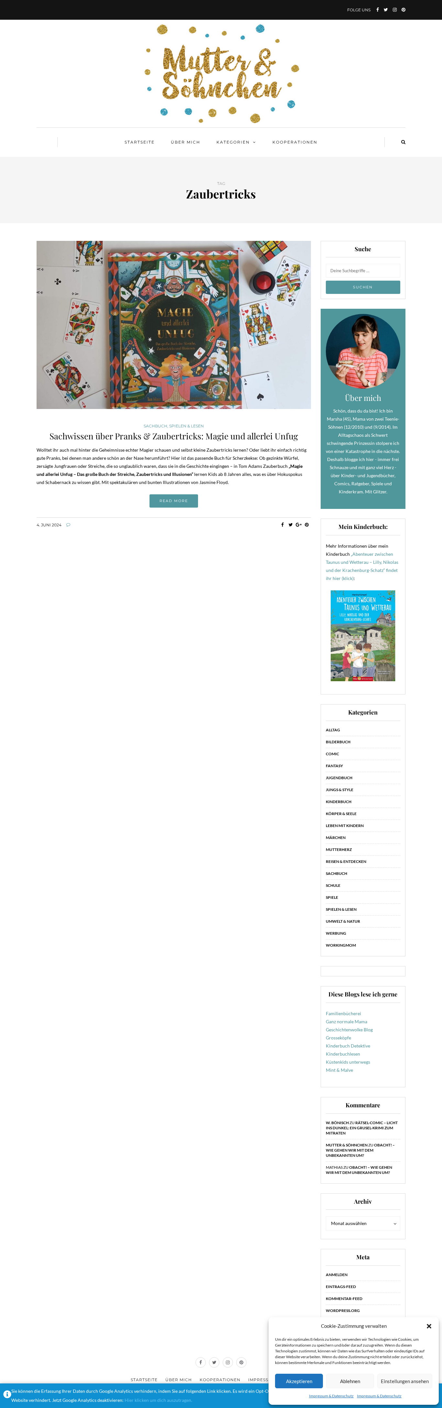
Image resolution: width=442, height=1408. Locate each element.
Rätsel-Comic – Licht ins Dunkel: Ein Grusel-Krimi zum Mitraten (362, 1127)
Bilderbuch (338, 741)
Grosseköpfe (338, 1037)
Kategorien (233, 142)
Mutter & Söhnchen (347, 1145)
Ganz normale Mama (346, 1021)
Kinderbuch (338, 801)
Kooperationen (294, 142)
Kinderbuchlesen (343, 1054)
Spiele (332, 897)
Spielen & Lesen (186, 426)
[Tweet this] (291, 524)
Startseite (140, 142)
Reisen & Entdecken (346, 861)
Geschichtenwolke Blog (349, 1029)
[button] (429, 1326)
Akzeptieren (299, 1381)
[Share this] (283, 524)
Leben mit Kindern (345, 825)
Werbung (336, 933)
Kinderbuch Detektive (348, 1045)
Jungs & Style (339, 789)
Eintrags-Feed (341, 1286)
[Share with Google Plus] (299, 524)
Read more (174, 501)
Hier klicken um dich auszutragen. (158, 1400)
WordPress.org (343, 1310)
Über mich (185, 142)
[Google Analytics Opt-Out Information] (7, 1395)
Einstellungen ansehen (405, 1381)
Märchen (336, 837)
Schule (333, 885)
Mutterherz (339, 849)
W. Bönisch (337, 1122)
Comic (332, 753)
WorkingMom (341, 945)
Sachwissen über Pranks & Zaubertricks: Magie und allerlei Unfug (174, 436)
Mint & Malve (339, 1070)
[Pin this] (307, 524)
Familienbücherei (343, 1013)
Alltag (333, 729)
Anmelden (337, 1274)
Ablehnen (350, 1381)
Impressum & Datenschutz (331, 1395)
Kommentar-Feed (344, 1298)
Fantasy (334, 765)
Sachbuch (155, 426)
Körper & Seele (341, 813)
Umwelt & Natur (343, 921)
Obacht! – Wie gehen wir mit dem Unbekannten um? (360, 1150)
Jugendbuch (339, 777)
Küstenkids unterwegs (348, 1062)
